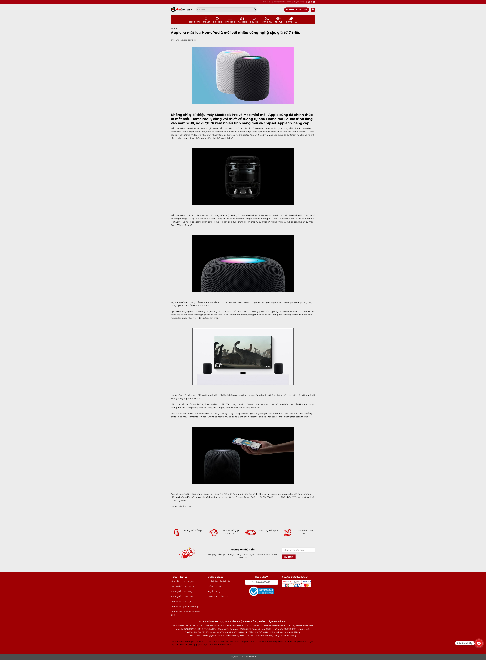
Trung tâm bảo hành (282, 2)
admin (194, 40)
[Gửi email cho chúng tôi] (314, 2)
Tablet (206, 22)
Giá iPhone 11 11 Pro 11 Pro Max (208, 641)
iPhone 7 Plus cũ (267, 641)
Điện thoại (194, 22)
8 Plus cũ (282, 641)
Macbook (230, 22)
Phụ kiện (254, 22)
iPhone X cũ (251, 641)
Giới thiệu (267, 2)
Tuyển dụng (299, 2)
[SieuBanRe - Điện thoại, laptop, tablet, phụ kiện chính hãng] (181, 9)
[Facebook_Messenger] (478, 643)
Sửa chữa (267, 22)
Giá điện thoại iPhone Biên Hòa (215, 644)
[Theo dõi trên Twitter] (311, 2)
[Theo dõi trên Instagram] (309, 2)
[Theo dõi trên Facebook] (306, 2)
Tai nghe (242, 22)
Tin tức (278, 22)
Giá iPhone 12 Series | (181, 641)
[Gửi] (255, 9)
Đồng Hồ (217, 22)
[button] (313, 10)
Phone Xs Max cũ (235, 641)
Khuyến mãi (291, 22)
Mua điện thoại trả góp (186, 644)
